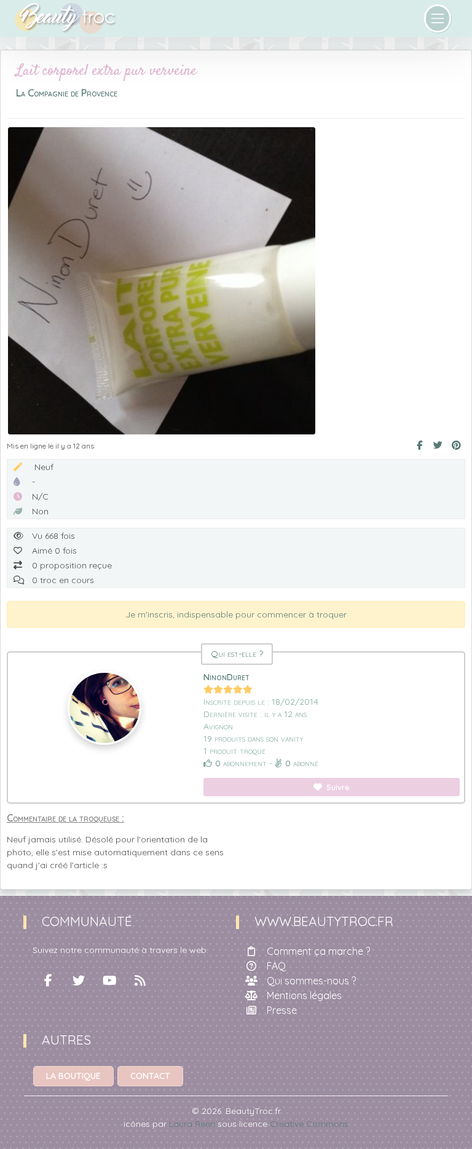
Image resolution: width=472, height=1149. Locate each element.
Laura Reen (192, 1123)
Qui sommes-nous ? (311, 980)
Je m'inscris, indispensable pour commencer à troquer (236, 614)
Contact (150, 1075)
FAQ (276, 966)
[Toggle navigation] (438, 18)
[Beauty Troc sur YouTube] (109, 980)
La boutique (73, 1075)
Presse (282, 1010)
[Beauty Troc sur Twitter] (78, 980)
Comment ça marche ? (318, 951)
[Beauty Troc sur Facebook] (48, 980)
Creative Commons (309, 1123)
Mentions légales (304, 995)
